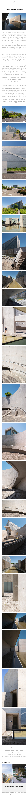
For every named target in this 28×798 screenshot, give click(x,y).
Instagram (7, 750)
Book (17, 750)
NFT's (21, 750)
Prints (12, 750)
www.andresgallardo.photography (14, 752)
